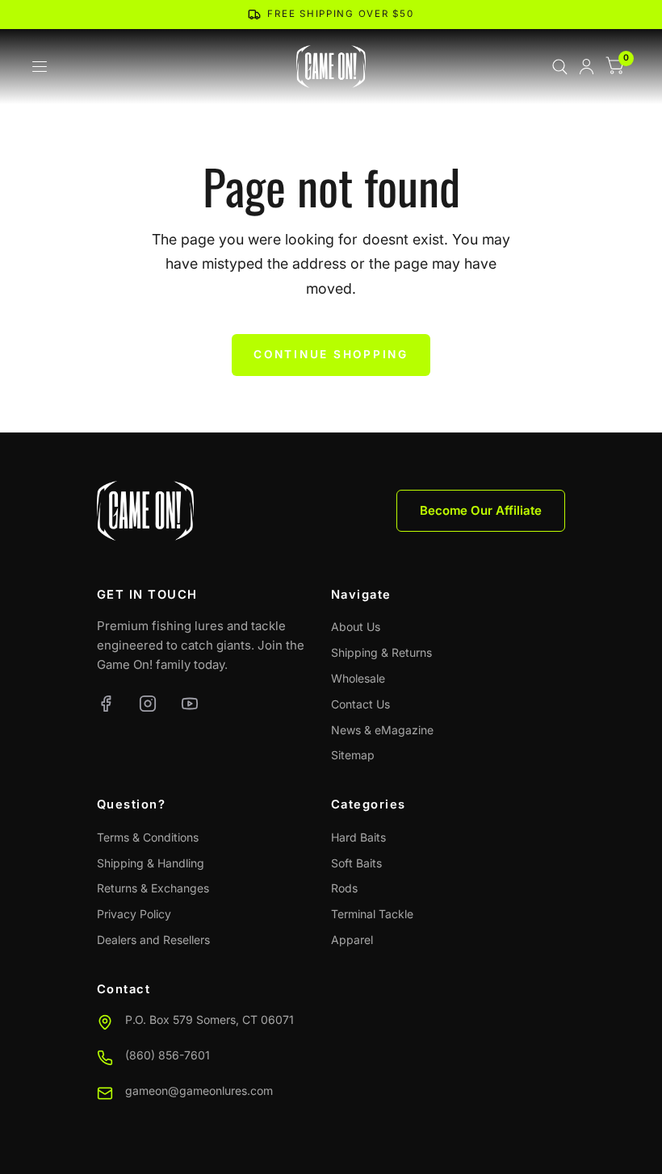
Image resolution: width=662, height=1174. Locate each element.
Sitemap (353, 755)
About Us (355, 626)
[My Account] (586, 66)
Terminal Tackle (372, 914)
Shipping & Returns (381, 652)
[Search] (560, 66)
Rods (344, 888)
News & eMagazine (382, 730)
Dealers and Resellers (153, 939)
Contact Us (360, 704)
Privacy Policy (134, 914)
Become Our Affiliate (481, 510)
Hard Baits (358, 837)
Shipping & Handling (150, 863)
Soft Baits (356, 863)
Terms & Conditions (148, 837)
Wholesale (358, 678)
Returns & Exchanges (153, 888)
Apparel (352, 939)
